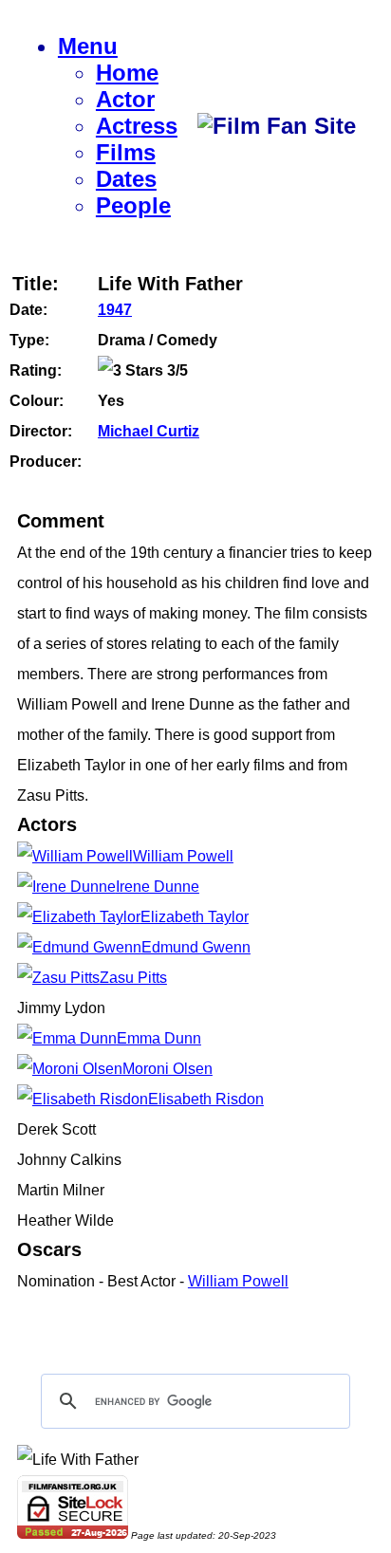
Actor (125, 99)
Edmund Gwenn (196, 947)
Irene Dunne (157, 886)
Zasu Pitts (133, 978)
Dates (126, 179)
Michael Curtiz (148, 431)
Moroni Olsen (167, 1069)
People (133, 205)
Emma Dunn (159, 1038)
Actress (136, 126)
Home (127, 72)
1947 (115, 310)
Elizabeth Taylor (194, 917)
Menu (88, 46)
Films (126, 152)
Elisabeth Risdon (206, 1099)
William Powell (183, 856)
